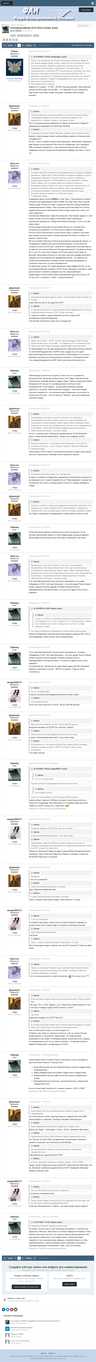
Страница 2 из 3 (44, 45)
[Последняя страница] (34, 45)
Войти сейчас (69, 1284)
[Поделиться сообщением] (92, 51)
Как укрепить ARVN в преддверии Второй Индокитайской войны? (35, 1321)
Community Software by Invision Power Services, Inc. (48, 1358)
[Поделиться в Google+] (11, 1309)
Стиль (51, 1353)
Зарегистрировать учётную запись (26, 1287)
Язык (43, 1353)
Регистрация (86, 10)
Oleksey (71, 150)
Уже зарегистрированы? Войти (63, 10)
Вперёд (28, 45)
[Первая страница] (4, 45)
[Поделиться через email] (15, 1309)
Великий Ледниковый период (22, 1327)
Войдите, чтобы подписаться (15, 25)
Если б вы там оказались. (20, 1341)
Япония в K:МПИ (17, 1334)
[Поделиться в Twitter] (7, 1309)
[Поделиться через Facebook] (3, 1309)
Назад (10, 45)
